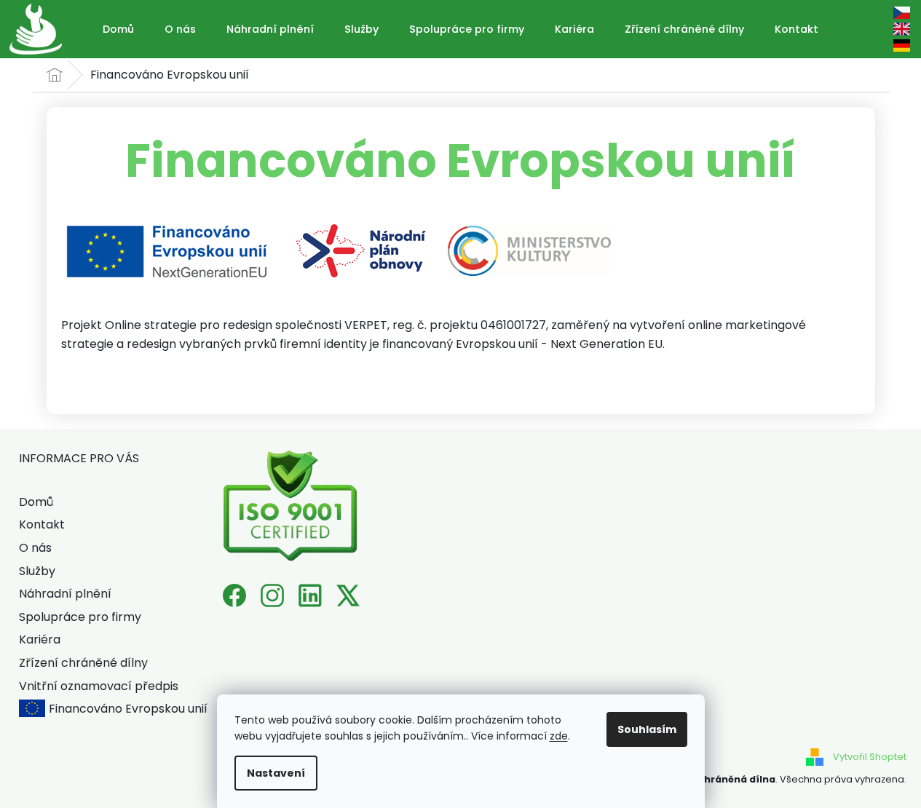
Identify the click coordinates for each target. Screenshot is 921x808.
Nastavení (276, 773)
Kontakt (42, 524)
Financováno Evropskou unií (128, 708)
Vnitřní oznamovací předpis (98, 686)
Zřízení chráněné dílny (83, 662)
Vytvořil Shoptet (869, 756)
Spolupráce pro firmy (80, 617)
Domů (36, 502)
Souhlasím (646, 729)
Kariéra (39, 639)
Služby (37, 571)
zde (559, 736)
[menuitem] (118, 29)
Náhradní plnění (65, 593)
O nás (35, 547)
